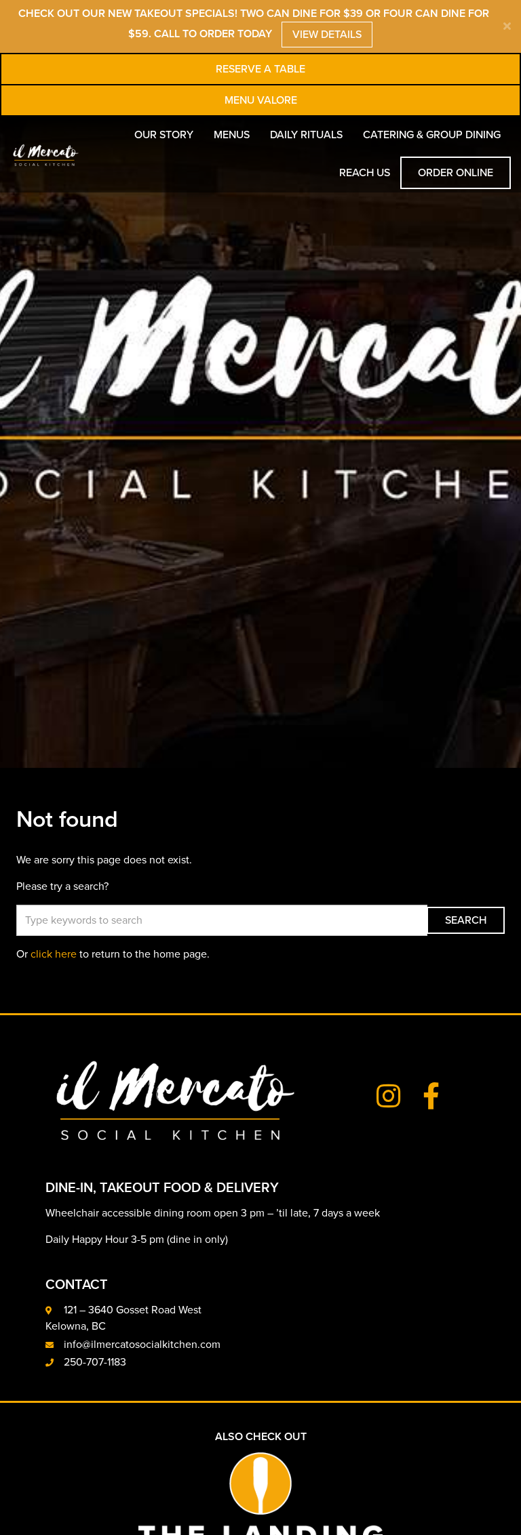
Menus (232, 135)
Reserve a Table (260, 69)
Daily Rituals (306, 135)
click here (54, 954)
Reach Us (364, 173)
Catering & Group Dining (432, 135)
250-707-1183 (95, 1362)
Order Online (455, 173)
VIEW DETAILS (327, 34)
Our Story (163, 135)
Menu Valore (261, 100)
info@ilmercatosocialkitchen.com (142, 1344)
